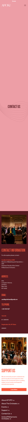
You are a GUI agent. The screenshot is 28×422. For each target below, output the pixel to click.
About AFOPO (6, 400)
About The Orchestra (9, 404)
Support (4, 410)
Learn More (14, 389)
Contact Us (5, 414)
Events (4, 407)
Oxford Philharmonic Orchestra (9, 418)
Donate (14, 1)
